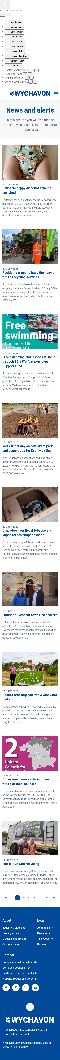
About (6, 920)
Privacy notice (11, 933)
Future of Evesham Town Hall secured (30, 615)
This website (45, 938)
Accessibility (45, 927)
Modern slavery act (14, 938)
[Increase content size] (36, 70)
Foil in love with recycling (20, 864)
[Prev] (6, 898)
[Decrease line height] (27, 78)
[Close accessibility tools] (8, 14)
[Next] (54, 898)
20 (47, 897)
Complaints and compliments (19, 962)
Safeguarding (10, 944)
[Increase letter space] (35, 82)
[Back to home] (30, 93)
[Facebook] (6, 987)
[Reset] (2, 15)
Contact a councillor (16, 967)
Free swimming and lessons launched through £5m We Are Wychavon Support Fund (29, 361)
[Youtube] (35, 987)
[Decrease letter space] (30, 82)
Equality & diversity (13, 927)
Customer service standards (19, 973)
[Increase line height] (31, 78)
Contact (8, 955)
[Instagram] (25, 987)
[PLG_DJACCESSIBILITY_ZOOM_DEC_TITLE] (32, 70)
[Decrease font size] (25, 74)
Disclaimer (43, 933)
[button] (56, 93)
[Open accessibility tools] (5, 4)
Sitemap (42, 944)
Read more (8, 222)
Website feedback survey (19, 978)
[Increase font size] (30, 74)
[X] (16, 987)
